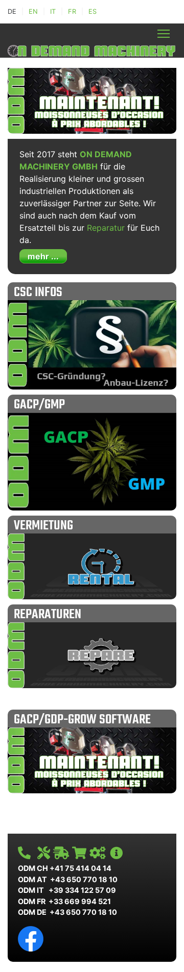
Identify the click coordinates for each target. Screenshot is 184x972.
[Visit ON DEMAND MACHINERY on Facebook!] (30, 938)
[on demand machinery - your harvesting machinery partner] (92, 49)
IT (53, 11)
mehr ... (43, 256)
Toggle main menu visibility (163, 33)
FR (72, 11)
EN (33, 11)
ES (92, 11)
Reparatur (106, 228)
